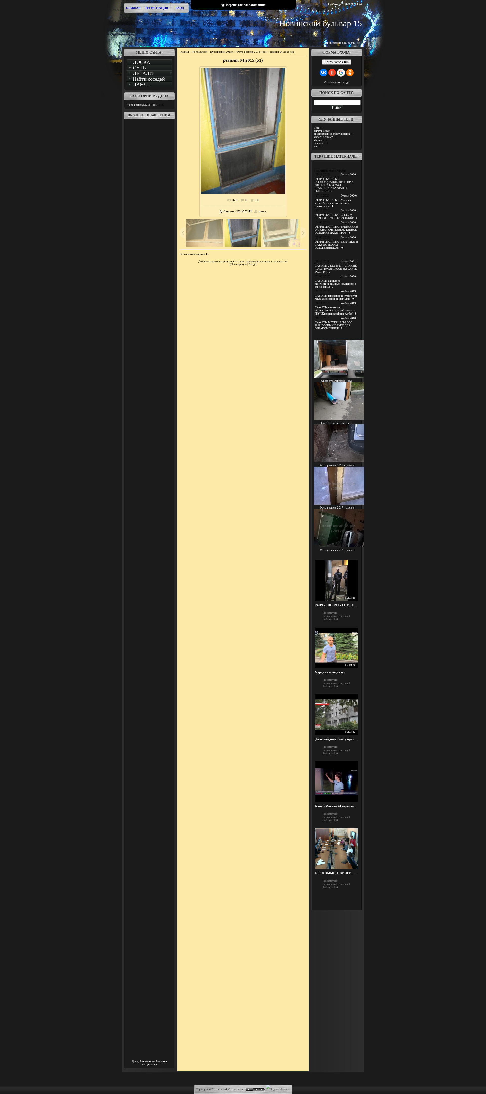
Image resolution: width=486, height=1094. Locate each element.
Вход (180, 8)
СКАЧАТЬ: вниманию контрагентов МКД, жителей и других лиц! (336, 297)
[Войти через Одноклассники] (350, 72)
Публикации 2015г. (222, 51)
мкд (316, 145)
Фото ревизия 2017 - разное (337, 465)
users (262, 211)
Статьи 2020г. (349, 174)
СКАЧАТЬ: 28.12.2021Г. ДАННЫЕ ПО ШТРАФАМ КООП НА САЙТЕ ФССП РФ (336, 268)
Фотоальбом (199, 51)
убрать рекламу (323, 136)
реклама (318, 142)
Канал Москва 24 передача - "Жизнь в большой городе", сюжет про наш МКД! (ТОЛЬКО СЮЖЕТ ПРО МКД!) (336, 806)
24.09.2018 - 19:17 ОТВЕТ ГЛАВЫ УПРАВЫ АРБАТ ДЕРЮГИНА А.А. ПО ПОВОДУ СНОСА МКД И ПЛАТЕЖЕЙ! (336, 605)
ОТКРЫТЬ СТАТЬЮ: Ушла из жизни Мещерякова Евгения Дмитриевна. (333, 202)
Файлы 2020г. (349, 276)
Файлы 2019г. (349, 291)
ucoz (316, 127)
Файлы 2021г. (349, 261)
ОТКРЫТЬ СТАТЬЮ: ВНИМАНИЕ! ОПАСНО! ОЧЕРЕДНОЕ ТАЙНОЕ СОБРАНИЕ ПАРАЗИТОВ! (336, 229)
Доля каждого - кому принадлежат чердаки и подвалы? (336, 739)
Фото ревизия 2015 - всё (142, 104)
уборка (318, 139)
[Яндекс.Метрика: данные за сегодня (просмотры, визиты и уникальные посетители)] (278, 1089)
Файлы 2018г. (349, 318)
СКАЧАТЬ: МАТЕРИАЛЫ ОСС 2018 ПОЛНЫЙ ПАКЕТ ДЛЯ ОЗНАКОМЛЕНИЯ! (333, 325)
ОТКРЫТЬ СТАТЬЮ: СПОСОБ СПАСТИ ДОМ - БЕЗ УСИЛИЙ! (334, 216)
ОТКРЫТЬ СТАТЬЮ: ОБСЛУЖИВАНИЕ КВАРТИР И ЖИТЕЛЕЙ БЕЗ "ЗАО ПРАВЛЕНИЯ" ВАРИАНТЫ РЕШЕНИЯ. (334, 184)
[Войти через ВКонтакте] (323, 72)
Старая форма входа (336, 82)
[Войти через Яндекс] (332, 72)
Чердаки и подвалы (330, 672)
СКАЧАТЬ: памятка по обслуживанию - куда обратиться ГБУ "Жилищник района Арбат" (335, 310)
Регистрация (156, 8)
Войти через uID (336, 62)
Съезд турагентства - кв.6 (336, 380)
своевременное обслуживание (332, 133)
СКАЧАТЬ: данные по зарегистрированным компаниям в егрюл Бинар (335, 283)
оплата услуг (322, 130)
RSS (359, 42)
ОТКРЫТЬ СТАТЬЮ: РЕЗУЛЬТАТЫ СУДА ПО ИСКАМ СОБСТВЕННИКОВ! (336, 244)
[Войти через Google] (341, 73)
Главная (133, 8)
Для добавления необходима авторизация (149, 1063)
